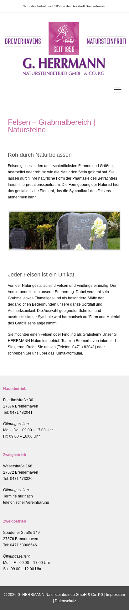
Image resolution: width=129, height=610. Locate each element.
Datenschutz (65, 601)
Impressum (115, 594)
